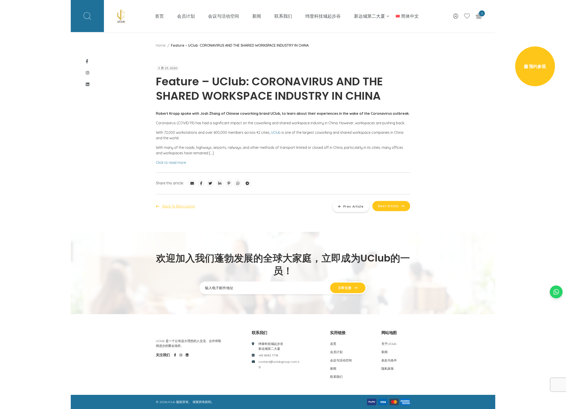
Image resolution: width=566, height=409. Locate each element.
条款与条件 (389, 360)
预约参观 (537, 66)
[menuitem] (407, 16)
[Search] (87, 16)
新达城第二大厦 (369, 16)
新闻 (256, 16)
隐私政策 (387, 369)
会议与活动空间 (223, 16)
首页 (159, 16)
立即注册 (345, 288)
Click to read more (171, 162)
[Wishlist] (467, 15)
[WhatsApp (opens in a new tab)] (556, 293)
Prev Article (353, 206)
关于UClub (388, 344)
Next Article (388, 206)
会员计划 (186, 16)
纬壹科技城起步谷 (323, 16)
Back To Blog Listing (178, 206)
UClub (276, 132)
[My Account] (456, 16)
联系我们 (283, 16)
